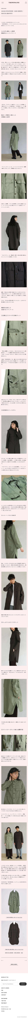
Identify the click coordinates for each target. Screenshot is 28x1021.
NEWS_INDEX (14, 964)
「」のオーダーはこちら (14, 917)
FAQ (22, 952)
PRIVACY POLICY (4, 1006)
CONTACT (3, 994)
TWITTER (3, 1000)
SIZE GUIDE (17, 952)
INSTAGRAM (4, 998)
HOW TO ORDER (9, 952)
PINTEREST (4, 1003)
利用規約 (2, 1011)
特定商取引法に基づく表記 (6, 1008)
